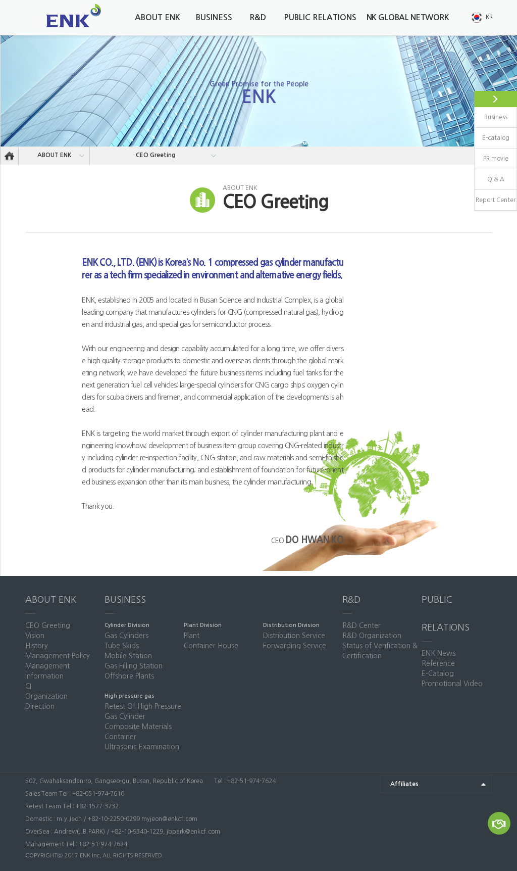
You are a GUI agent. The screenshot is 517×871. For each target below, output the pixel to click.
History (36, 645)
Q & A (495, 179)
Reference (438, 663)
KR (489, 17)
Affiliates (404, 784)
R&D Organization (371, 635)
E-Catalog (438, 673)
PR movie (495, 159)
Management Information (47, 671)
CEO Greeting (155, 155)
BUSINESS (214, 17)
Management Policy (57, 655)
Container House (211, 645)
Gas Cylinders (126, 635)
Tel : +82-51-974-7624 (244, 781)
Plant (191, 635)
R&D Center (361, 625)
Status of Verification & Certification (380, 650)
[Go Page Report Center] (499, 823)
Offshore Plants (129, 676)
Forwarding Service (294, 645)
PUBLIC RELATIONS (320, 17)
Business (495, 117)
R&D (257, 17)
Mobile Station (128, 655)
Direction (40, 706)
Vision (34, 635)
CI (28, 686)
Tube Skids (122, 645)
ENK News (438, 653)
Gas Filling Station (134, 665)
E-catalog (495, 138)
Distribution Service (294, 635)
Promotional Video (452, 683)
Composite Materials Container (138, 731)
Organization (46, 696)
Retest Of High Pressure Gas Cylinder (143, 711)
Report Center (495, 200)
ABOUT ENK (157, 17)
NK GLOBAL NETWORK (408, 17)
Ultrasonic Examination (142, 746)
